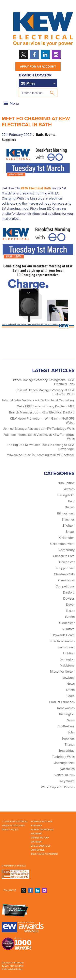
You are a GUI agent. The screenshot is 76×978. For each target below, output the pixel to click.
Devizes (69, 599)
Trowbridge (67, 751)
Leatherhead (66, 647)
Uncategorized (64, 763)
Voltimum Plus (64, 775)
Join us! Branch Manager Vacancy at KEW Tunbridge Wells (45, 392)
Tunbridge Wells (63, 757)
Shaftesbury (66, 726)
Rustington (67, 714)
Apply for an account (38, 66)
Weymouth (67, 781)
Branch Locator (35, 75)
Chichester (67, 562)
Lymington (67, 659)
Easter (70, 611)
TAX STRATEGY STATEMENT (44, 854)
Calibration (67, 538)
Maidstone (67, 665)
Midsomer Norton (62, 672)
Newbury (68, 678)
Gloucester (67, 623)
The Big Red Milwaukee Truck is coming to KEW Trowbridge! (41, 447)
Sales (71, 720)
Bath (39, 135)
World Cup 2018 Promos (58, 787)
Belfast (70, 507)
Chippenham (65, 568)
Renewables (66, 708)
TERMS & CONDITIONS (13, 825)
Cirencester (66, 580)
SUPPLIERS (36, 825)
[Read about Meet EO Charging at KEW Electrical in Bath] (38, 163)
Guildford (68, 629)
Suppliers (9, 140)
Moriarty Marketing (13, 969)
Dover (70, 605)
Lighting (69, 653)
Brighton (68, 526)
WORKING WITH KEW (41, 821)
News (71, 684)
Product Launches (62, 702)
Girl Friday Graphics (14, 966)
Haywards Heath (63, 635)
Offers (70, 690)
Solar (71, 732)
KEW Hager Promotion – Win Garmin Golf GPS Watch (42, 421)
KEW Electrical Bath (36, 188)
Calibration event (62, 544)
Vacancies (67, 769)
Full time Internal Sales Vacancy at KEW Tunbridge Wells (39, 437)
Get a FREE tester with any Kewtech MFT (46, 406)
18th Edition (66, 483)
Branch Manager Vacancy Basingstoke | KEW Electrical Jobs (43, 382)
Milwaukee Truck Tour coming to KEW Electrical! (41, 455)
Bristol (70, 532)
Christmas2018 (64, 574)
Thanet (70, 745)
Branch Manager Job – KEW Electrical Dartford (42, 412)
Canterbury (67, 550)
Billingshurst (66, 513)
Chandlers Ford (64, 556)
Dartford (69, 592)
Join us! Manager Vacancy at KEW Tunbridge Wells (39, 429)
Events (50, 135)
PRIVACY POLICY (10, 829)
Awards (69, 489)
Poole (70, 696)
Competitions (65, 586)
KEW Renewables (62, 641)
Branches (68, 519)
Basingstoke (66, 495)
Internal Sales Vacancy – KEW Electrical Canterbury (38, 400)
